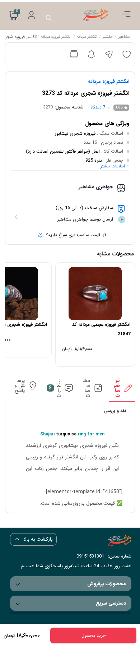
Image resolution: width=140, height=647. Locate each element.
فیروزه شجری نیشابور (75, 133)
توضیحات (117, 388)
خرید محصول (93, 635)
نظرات (55, 388)
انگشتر (107, 37)
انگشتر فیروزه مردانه (56, 37)
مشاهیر (124, 37)
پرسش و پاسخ (19, 385)
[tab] (122, 390)
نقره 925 (93, 160)
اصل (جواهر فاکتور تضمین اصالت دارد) (63, 151)
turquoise (66, 434)
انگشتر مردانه (86, 37)
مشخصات (86, 388)
